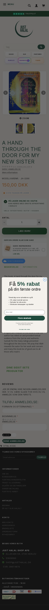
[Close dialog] (44, 279)
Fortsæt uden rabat (24, 329)
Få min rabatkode (24, 318)
